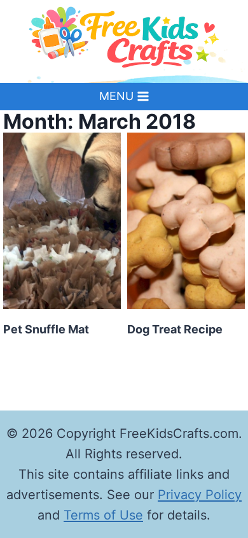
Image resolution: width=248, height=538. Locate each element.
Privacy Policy (200, 494)
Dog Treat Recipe (175, 329)
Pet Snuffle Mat (46, 329)
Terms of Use (103, 515)
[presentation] (62, 221)
